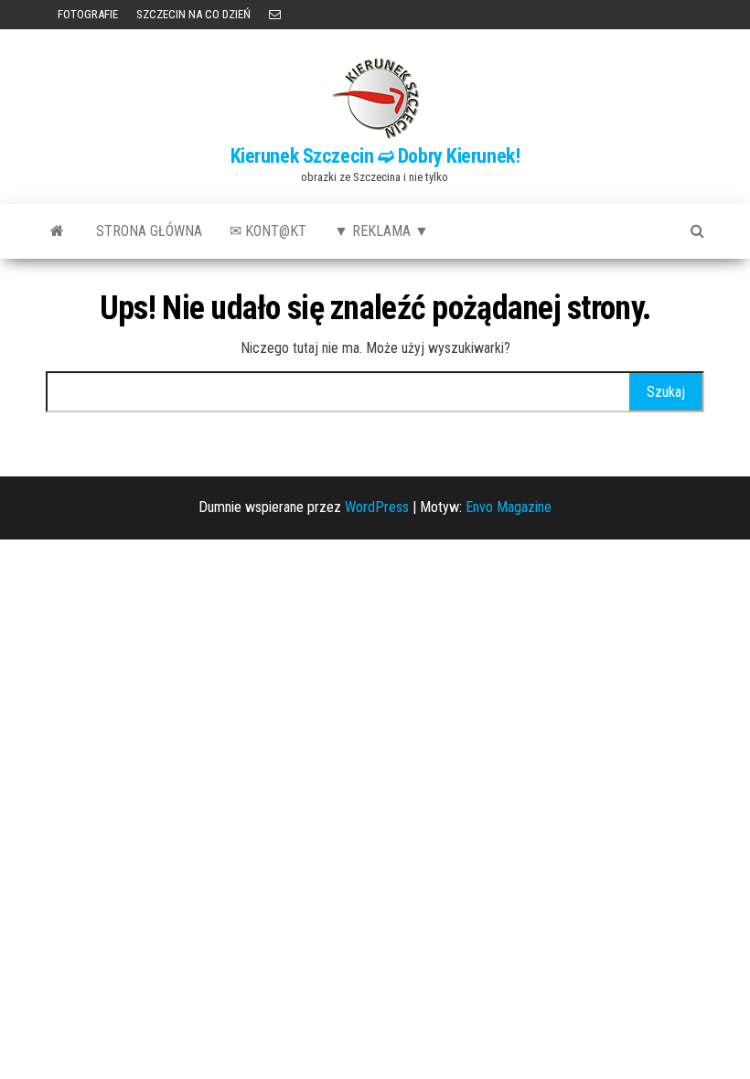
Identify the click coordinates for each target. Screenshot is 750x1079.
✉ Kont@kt (268, 231)
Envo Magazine (509, 507)
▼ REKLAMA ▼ (381, 231)
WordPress (377, 507)
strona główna (149, 231)
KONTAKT (275, 14)
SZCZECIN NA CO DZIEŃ (193, 14)
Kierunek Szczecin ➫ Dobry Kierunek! (375, 155)
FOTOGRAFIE (86, 14)
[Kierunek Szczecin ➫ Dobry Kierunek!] (57, 231)
